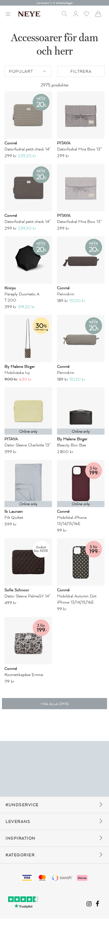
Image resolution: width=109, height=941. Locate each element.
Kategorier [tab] (20, 855)
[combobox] (28, 71)
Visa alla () (55, 704)
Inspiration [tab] (20, 838)
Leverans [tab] (18, 821)
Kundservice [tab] (22, 805)
